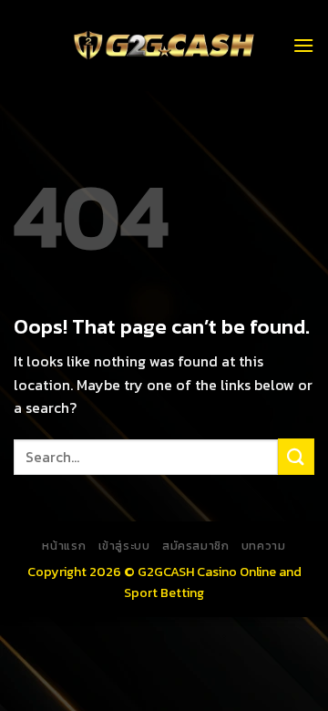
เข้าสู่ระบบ (124, 546)
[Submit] (296, 456)
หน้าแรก (64, 546)
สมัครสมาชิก (196, 546)
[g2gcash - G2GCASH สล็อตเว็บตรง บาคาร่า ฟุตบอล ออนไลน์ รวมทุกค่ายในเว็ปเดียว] (164, 46)
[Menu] (303, 45)
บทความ (263, 546)
